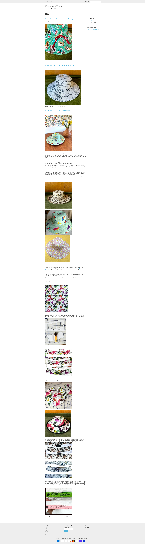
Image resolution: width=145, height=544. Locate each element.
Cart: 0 (87, 1)
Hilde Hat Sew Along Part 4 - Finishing (59, 19)
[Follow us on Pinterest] (86, 528)
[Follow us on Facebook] (84, 528)
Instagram (89, 7)
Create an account (53, 1)
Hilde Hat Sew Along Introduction (57, 110)
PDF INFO (94, 7)
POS (76, 538)
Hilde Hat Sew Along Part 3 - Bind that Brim (61, 65)
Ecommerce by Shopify (83, 538)
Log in (47, 1)
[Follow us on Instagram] (88, 528)
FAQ (84, 7)
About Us (74, 7)
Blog (99, 7)
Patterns (79, 7)
